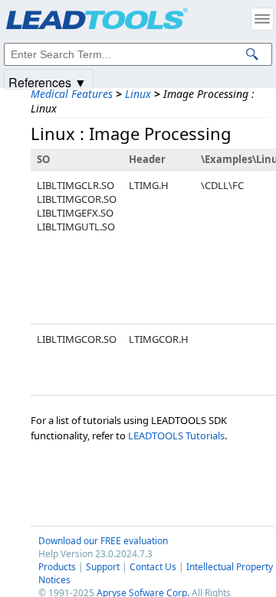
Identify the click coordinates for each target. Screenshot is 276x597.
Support (103, 566)
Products (57, 566)
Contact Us (153, 566)
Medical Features (72, 93)
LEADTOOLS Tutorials (176, 435)
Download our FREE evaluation (103, 540)
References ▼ (47, 81)
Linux (138, 93)
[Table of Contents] (262, 19)
